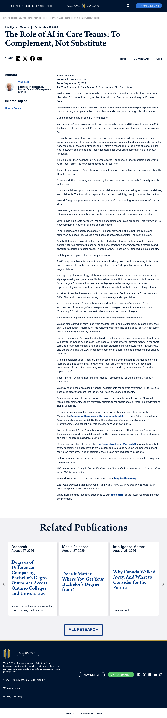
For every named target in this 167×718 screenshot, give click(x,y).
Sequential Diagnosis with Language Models (97, 416)
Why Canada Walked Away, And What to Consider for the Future (134, 580)
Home (4, 18)
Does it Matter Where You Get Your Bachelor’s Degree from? (83, 582)
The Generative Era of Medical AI (116, 444)
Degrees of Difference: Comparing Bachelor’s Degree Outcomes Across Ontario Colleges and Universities (30, 578)
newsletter (116, 494)
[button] (18, 58)
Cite (159, 58)
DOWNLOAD (141, 58)
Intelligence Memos (32, 18)
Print (122, 58)
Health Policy (13, 108)
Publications (15, 18)
